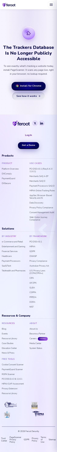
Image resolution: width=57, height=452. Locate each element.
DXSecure (6, 183)
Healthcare (7, 256)
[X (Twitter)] (35, 123)
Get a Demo (28, 145)
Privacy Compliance (38, 261)
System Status (35, 348)
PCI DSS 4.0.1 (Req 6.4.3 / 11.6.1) (41, 170)
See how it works (26, 96)
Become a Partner (37, 334)
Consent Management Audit (41, 212)
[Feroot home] (9, 5)
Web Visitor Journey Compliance (38, 218)
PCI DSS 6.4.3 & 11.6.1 (12, 379)
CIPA (31, 278)
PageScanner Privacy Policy (15, 439)
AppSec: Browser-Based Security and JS (40, 196)
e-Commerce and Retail (12, 242)
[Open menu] (51, 4)
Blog (4, 329)
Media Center (35, 343)
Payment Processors (11, 261)
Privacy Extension (9, 388)
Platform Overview (10, 169)
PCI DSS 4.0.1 (35, 242)
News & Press (8, 353)
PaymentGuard (8, 178)
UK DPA (32, 283)
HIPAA (32, 246)
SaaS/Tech (6, 266)
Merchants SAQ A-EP (38, 176)
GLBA (32, 288)
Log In (28, 135)
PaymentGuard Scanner (12, 369)
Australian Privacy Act (39, 266)
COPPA (32, 292)
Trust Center (4, 439)
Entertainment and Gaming (13, 246)
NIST (31, 307)
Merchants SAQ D (37, 181)
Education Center (9, 348)
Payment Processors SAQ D (42, 186)
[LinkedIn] (41, 123)
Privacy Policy (35, 439)
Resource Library (9, 338)
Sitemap (52, 439)
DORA (32, 302)
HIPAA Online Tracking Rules (42, 190)
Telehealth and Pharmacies (14, 271)
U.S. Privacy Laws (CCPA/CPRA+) (37, 272)
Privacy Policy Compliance (41, 207)
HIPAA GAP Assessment (13, 384)
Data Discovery (36, 203)
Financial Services (10, 251)
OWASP (33, 256)
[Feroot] (21, 123)
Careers (33, 338)
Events (5, 334)
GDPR (32, 251)
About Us (33, 329)
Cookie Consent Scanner (13, 364)
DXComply (7, 174)
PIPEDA (32, 297)
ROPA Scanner (8, 374)
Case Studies (8, 343)
